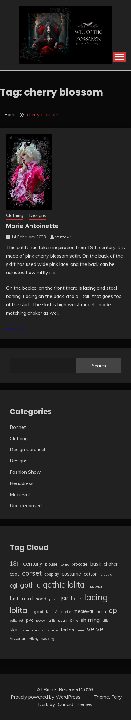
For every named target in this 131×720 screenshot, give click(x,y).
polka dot (16, 620)
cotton (90, 574)
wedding (47, 638)
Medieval (20, 494)
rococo (40, 620)
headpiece (94, 586)
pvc (29, 620)
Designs (37, 215)
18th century (26, 563)
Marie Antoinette (32, 226)
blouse (51, 564)
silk (105, 620)
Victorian (18, 638)
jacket (53, 599)
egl (13, 585)
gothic (30, 584)
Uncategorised (26, 505)
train (80, 630)
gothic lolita (64, 585)
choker (111, 564)
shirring (90, 619)
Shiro (74, 620)
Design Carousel (27, 449)
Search (99, 365)
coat (14, 574)
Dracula (106, 574)
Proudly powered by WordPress (46, 697)
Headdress (22, 483)
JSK (64, 599)
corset (32, 572)
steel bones (31, 630)
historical (21, 598)
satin (62, 620)
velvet (96, 628)
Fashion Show (25, 472)
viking (34, 638)
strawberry (50, 630)
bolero (64, 564)
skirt (15, 629)
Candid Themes (75, 704)
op (113, 610)
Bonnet (18, 427)
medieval (83, 611)
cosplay (51, 574)
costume (71, 573)
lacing (96, 597)
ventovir (63, 237)
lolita (18, 610)
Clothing (14, 215)
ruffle (51, 620)
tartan (67, 630)
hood (41, 599)
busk (95, 563)
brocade (79, 564)
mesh (101, 611)
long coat (36, 612)
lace (76, 598)
